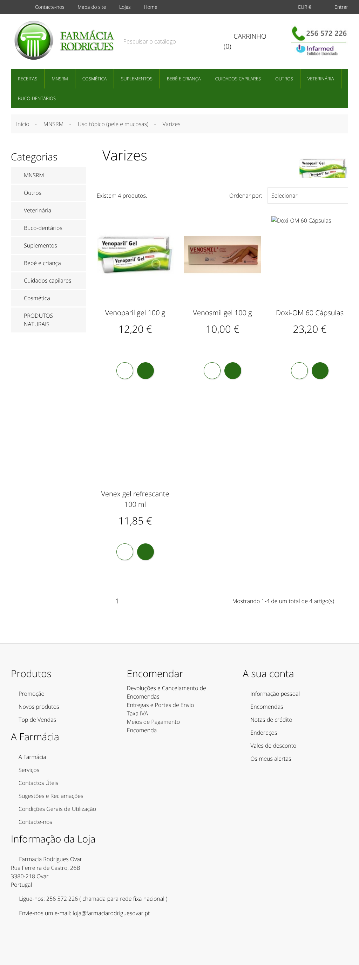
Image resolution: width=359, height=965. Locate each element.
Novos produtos (39, 706)
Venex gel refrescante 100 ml (135, 499)
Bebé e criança (184, 78)
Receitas (27, 78)
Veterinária (320, 78)
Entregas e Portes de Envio (160, 705)
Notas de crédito (271, 719)
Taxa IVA (137, 713)
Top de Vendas (37, 719)
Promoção (32, 694)
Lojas (125, 7)
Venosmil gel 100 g (222, 312)
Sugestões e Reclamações (51, 796)
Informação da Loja (53, 839)
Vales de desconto (273, 745)
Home (150, 7)
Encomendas (266, 706)
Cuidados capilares (238, 78)
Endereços (263, 732)
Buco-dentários (37, 98)
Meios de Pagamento (153, 722)
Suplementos (137, 78)
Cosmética (94, 78)
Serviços (29, 770)
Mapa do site (91, 7)
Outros (284, 78)
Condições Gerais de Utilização (57, 809)
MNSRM (60, 78)
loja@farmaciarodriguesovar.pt (111, 913)
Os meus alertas (270, 758)
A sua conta (268, 673)
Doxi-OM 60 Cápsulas (310, 312)
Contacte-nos (50, 7)
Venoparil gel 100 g (135, 312)
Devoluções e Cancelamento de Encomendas (166, 692)
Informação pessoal (275, 694)
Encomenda (142, 730)
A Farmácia (32, 757)
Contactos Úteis (38, 783)
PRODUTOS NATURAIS (38, 320)
